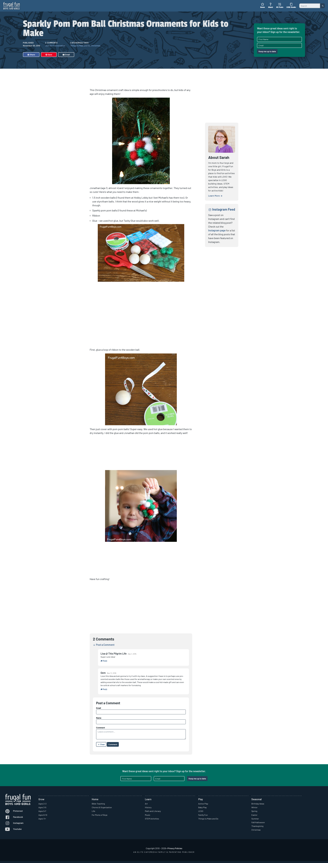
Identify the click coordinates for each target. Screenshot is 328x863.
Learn (148, 799)
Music (147, 815)
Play (200, 799)
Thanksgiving (257, 826)
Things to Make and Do (80, 45)
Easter (254, 815)
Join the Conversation (55, 45)
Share (32, 54)
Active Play (203, 803)
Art (146, 803)
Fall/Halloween (258, 822)
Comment (100, 727)
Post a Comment (104, 644)
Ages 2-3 (42, 803)
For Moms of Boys (99, 815)
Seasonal (256, 799)
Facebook (18, 816)
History (148, 807)
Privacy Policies (174, 848)
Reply (104, 661)
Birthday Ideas (257, 803)
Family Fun (203, 815)
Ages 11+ (42, 818)
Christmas (95, 45)
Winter (254, 807)
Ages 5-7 (42, 811)
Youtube (17, 829)
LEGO (200, 811)
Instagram (18, 822)
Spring (254, 811)
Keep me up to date (267, 51)
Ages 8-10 (42, 815)
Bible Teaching (98, 803)
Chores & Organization (102, 807)
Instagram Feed (223, 209)
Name (98, 718)
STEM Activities (152, 818)
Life (93, 811)
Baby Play (202, 807)
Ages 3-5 (42, 807)
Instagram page (217, 230)
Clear (102, 744)
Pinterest (18, 810)
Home (95, 799)
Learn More (214, 195)
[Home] (11, 5)
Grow (41, 799)
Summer (255, 818)
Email (67, 54)
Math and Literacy (153, 811)
